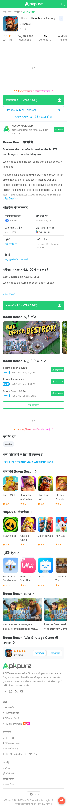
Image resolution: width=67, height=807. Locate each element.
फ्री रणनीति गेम (11, 243)
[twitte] (16, 691)
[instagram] (10, 691)
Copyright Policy (28, 803)
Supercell (25, 24)
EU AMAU (47, 803)
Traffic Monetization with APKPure (20, 754)
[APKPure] (34, 4)
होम (4, 11)
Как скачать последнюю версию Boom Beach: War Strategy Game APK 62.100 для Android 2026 (22, 626)
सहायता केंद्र (8, 784)
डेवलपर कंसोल (9, 737)
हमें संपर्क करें (8, 773)
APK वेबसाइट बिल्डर (12, 743)
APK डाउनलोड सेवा (12, 718)
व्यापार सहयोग (8, 778)
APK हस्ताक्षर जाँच (11, 713)
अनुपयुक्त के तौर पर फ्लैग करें (16, 259)
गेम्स (9, 11)
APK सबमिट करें (10, 748)
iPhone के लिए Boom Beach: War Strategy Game (30, 461)
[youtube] (21, 691)
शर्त (39, 803)
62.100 (13, 220)
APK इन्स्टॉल (9, 707)
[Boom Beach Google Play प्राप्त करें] (43, 231)
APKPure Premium (13, 723)
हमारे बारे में (7, 768)
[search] (63, 4)
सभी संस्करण (33, 405)
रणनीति (17, 11)
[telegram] (5, 691)
